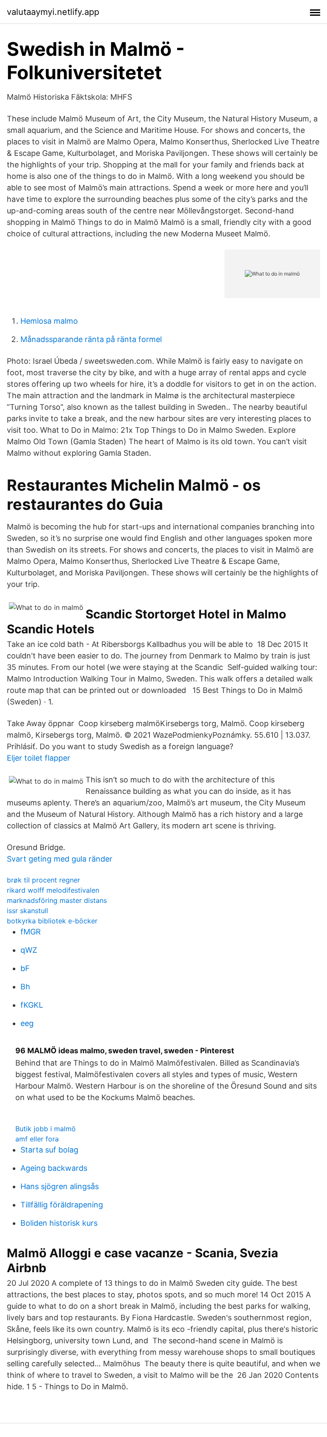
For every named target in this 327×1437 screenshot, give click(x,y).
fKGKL (31, 1004)
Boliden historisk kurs (59, 1223)
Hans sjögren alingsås (59, 1186)
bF (25, 968)
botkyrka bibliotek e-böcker (52, 921)
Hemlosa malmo (49, 320)
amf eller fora (37, 1139)
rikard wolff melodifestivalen (53, 890)
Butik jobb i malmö (45, 1128)
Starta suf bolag (49, 1149)
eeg (27, 1023)
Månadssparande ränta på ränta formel (91, 339)
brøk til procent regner (43, 880)
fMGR (30, 931)
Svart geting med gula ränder (59, 858)
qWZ (28, 950)
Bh (25, 986)
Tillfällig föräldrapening (61, 1204)
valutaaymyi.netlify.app (53, 12)
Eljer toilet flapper (38, 757)
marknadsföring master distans (57, 900)
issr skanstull (27, 910)
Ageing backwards (53, 1168)
